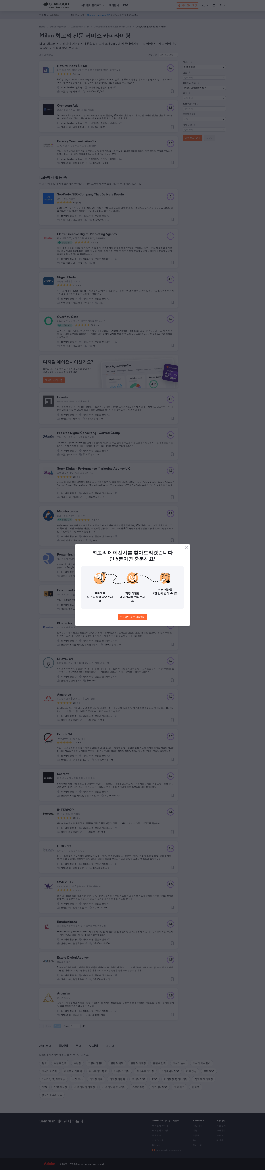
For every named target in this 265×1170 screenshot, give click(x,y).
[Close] (186, 547)
